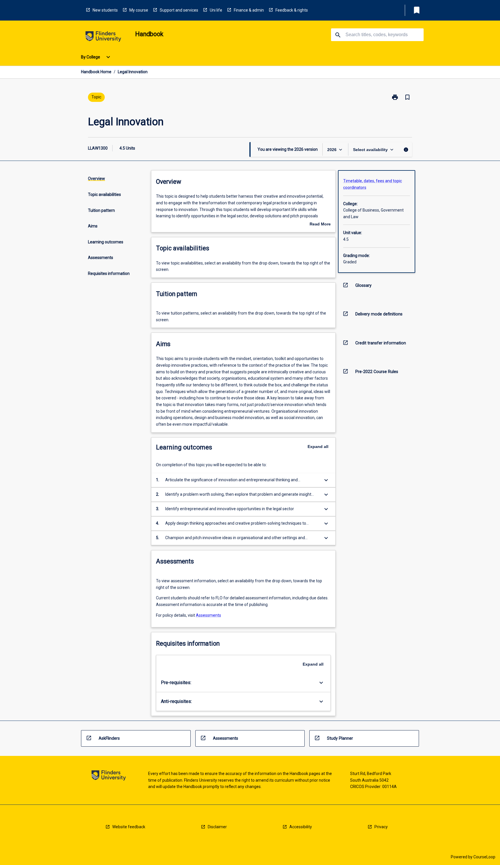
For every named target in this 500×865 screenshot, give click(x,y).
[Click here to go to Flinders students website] (103, 37)
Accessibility (300, 826)
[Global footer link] (108, 776)
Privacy (381, 826)
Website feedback (128, 826)
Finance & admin (249, 10)
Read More (320, 224)
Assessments (208, 615)
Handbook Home (96, 71)
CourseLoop (484, 857)
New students (105, 10)
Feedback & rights (291, 10)
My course (138, 10)
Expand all (318, 446)
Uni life (216, 10)
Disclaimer (217, 826)
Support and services (179, 10)
